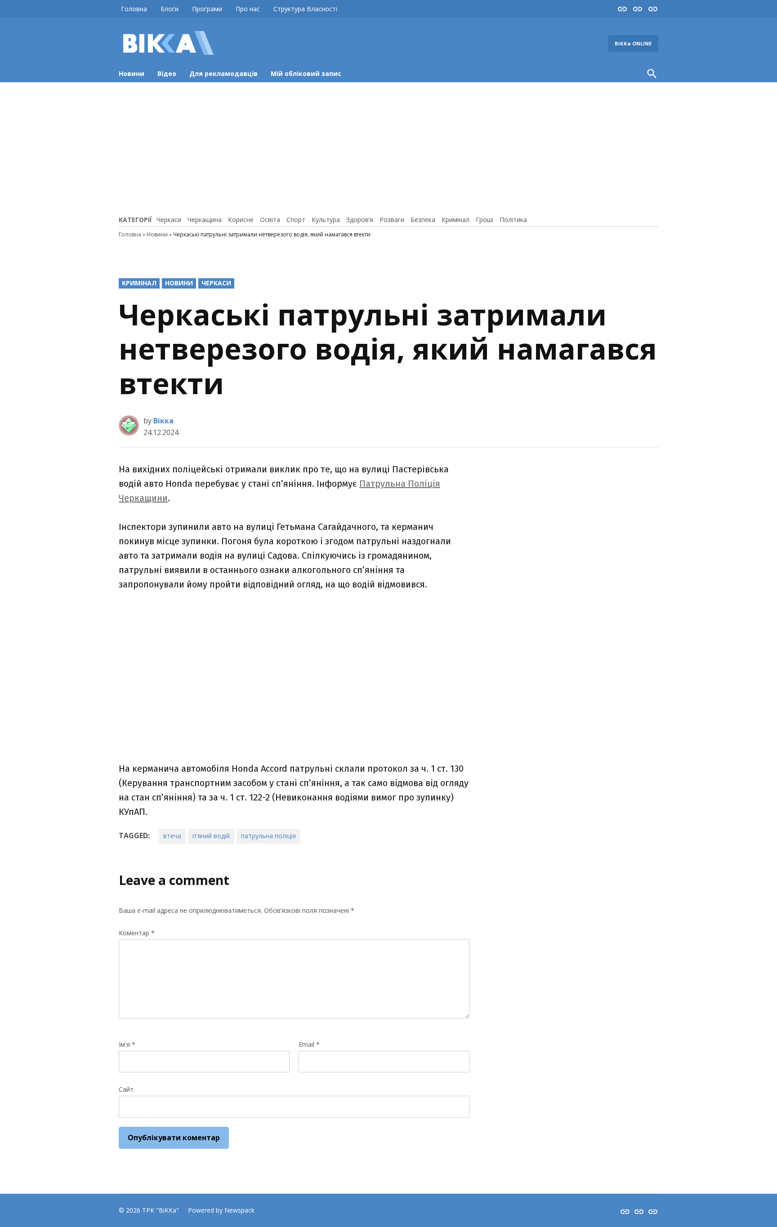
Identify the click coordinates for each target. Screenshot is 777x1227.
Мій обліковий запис (306, 73)
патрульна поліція (268, 835)
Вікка (163, 421)
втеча (172, 835)
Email (309, 1044)
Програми (207, 8)
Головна (134, 8)
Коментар (137, 933)
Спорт (295, 219)
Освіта (270, 219)
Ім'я (127, 1044)
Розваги (392, 219)
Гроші (484, 219)
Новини (131, 73)
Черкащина (205, 219)
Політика (513, 219)
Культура (326, 219)
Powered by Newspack (221, 1210)
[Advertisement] (388, 147)
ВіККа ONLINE (633, 43)
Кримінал (455, 219)
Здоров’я (359, 219)
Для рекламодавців (223, 73)
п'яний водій (211, 835)
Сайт (126, 1089)
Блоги (170, 8)
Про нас (248, 8)
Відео (166, 73)
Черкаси (168, 219)
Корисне (241, 219)
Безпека (423, 219)
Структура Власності (305, 8)
